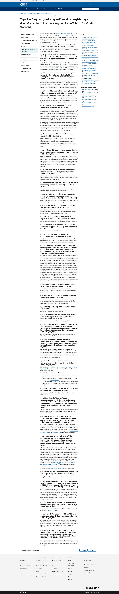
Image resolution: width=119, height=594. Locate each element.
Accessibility (96, 592)
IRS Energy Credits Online (62, 66)
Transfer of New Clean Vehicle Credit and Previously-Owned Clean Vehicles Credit (90, 68)
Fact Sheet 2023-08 (88, 99)
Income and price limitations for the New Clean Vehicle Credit (89, 42)
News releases (24, 37)
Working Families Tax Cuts (27, 34)
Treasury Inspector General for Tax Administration (90, 563)
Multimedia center (25, 65)
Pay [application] (27, 9)
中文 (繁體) (71, 566)
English (83, 4)
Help (73, 4)
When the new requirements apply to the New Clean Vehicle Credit (89, 47)
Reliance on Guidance (41, 576)
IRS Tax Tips (24, 59)
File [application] (22, 9)
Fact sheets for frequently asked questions (43, 13)
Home (22, 13)
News (78, 4)
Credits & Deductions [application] (42, 9)
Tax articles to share (26, 68)
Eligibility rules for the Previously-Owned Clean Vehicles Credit (90, 52)
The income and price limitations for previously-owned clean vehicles (90, 57)
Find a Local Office (24, 574)
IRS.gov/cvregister (55, 380)
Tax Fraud (54, 568)
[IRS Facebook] (87, 587)
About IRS (22, 560)
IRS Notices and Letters (57, 560)
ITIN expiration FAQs (53, 510)
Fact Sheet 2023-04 (88, 102)
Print (93, 550)
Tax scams (54, 566)
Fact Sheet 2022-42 (88, 106)
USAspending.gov (88, 570)
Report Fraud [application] (58, 9)
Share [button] (84, 550)
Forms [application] (51, 9)
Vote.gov (86, 573)
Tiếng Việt (70, 574)
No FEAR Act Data (40, 574)
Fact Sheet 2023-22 (88, 96)
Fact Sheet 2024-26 (67, 33)
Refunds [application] (32, 9)
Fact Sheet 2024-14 (88, 89)
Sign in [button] (96, 4)
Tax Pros (90, 4)
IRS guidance (24, 62)
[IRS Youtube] (97, 587)
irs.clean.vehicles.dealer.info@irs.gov (58, 321)
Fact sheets (30, 13)
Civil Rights (39, 568)
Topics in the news (25, 43)
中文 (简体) (71, 563)
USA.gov (86, 567)
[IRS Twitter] (90, 587)
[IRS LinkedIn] (95, 587)
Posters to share (25, 71)
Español (70, 560)
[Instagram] (92, 587)
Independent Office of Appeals (43, 566)
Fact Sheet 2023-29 (88, 93)
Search (98, 9)
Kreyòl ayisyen (71, 576)
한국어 (70, 568)
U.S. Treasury (87, 560)
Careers (22, 563)
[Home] (23, 4)
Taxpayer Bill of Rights (41, 560)
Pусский (70, 571)
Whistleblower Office (57, 574)
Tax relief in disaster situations (29, 40)
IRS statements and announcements (26, 55)
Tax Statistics (23, 568)
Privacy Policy (88, 592)
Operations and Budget (25, 566)
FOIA (37, 571)
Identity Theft (55, 563)
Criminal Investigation (57, 571)
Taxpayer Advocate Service (42, 563)
